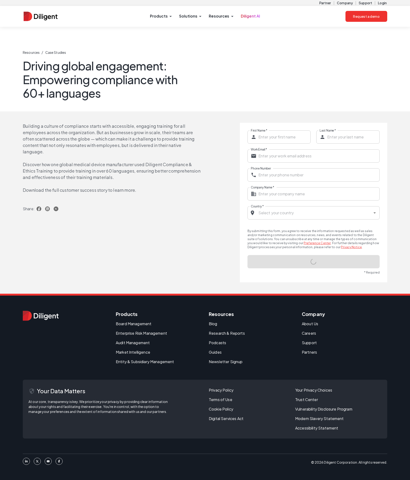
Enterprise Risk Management (141, 333)
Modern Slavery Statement (319, 419)
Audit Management (133, 343)
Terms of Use (220, 400)
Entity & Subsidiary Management (145, 362)
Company (345, 3)
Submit (313, 262)
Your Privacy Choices (313, 390)
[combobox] (313, 212)
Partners (309, 352)
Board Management (133, 324)
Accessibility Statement (316, 428)
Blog (213, 324)
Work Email (259, 149)
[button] (161, 16)
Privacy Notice (351, 247)
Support (365, 3)
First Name (259, 130)
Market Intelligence (133, 352)
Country (257, 206)
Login (382, 3)
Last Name (328, 130)
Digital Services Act (226, 419)
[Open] (374, 213)
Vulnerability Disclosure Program (323, 409)
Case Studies (55, 52)
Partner (325, 3)
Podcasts (217, 343)
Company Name (262, 187)
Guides (215, 352)
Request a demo (366, 16)
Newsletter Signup (226, 362)
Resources (31, 52)
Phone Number (261, 168)
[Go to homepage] (41, 316)
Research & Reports (227, 333)
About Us (310, 324)
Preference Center (317, 243)
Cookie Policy (221, 409)
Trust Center (306, 400)
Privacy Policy (221, 390)
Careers (309, 333)
